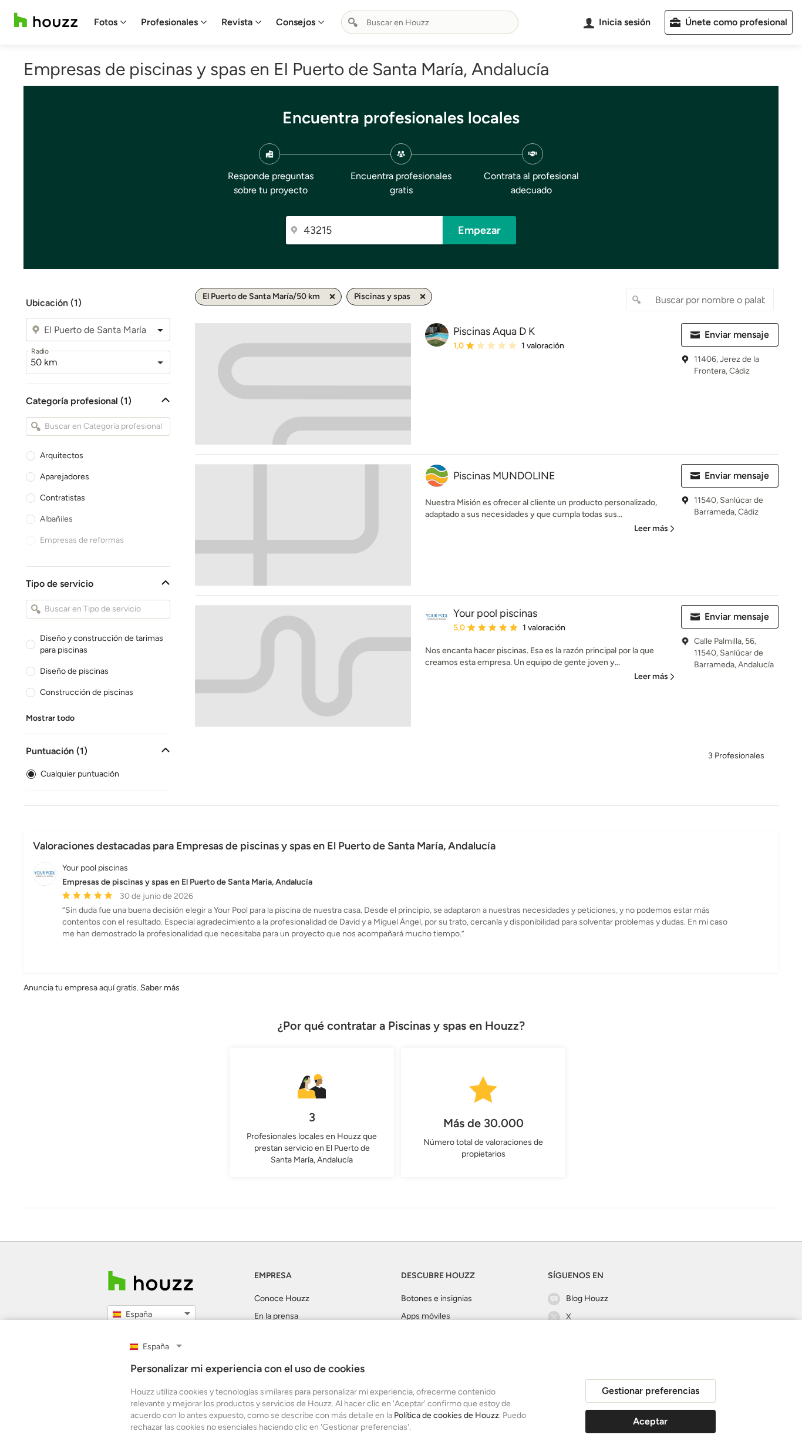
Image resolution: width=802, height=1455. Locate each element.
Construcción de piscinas (86, 692)
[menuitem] (110, 22)
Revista (236, 22)
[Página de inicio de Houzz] (45, 20)
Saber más (160, 988)
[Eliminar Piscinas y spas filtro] (422, 296)
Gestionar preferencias (650, 1390)
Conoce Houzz (281, 1298)
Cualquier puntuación (80, 774)
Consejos (295, 22)
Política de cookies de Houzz (446, 1415)
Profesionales (169, 22)
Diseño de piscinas (74, 671)
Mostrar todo (50, 718)
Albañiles (56, 519)
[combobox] (429, 22)
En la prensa (276, 1316)
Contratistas (62, 498)
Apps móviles (425, 1316)
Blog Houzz (587, 1298)
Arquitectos (61, 456)
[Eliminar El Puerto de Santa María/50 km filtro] (332, 296)
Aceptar (650, 1421)
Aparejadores (64, 477)
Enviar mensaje (737, 334)
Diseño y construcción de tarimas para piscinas (101, 644)
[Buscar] (353, 22)
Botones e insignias (436, 1298)
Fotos (105, 22)
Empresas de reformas (82, 540)
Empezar (479, 230)
